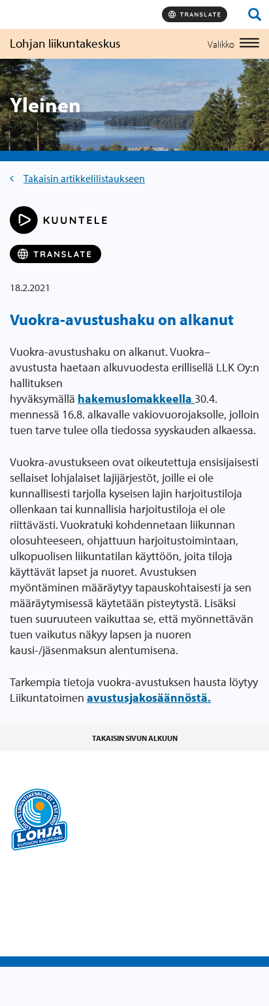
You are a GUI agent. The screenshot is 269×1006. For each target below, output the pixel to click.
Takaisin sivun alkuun (135, 738)
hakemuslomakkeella (136, 398)
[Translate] (194, 14)
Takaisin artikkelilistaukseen (84, 178)
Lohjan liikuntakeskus (65, 43)
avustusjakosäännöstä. (149, 697)
